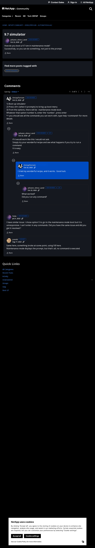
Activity (5, 276)
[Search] (90, 8)
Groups (5, 283)
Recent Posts (7, 273)
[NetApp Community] (15, 8)
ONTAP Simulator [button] (12, 71)
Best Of (5, 290)
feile (14, 216)
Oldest (15, 92)
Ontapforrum (18, 98)
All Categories (7, 269)
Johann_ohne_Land (18, 40)
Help (4, 287)
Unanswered (47, 280)
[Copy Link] (21, 42)
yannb (15, 239)
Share (7, 53)
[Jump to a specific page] (89, 92)
